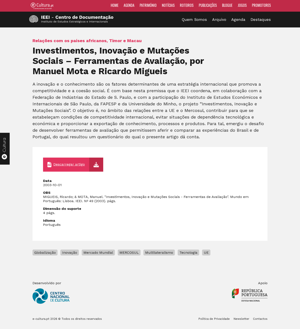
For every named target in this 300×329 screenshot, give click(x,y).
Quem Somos (194, 19)
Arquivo (219, 19)
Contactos (260, 318)
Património (148, 5)
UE (206, 252)
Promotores (261, 5)
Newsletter (241, 318)
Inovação (69, 252)
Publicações (208, 5)
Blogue (227, 5)
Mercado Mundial (98, 252)
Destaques (261, 19)
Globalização (45, 252)
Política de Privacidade (214, 318)
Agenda (129, 5)
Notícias (168, 5)
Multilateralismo (159, 252)
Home (114, 5)
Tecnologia (188, 252)
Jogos (242, 5)
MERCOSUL (129, 252)
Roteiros (186, 5)
